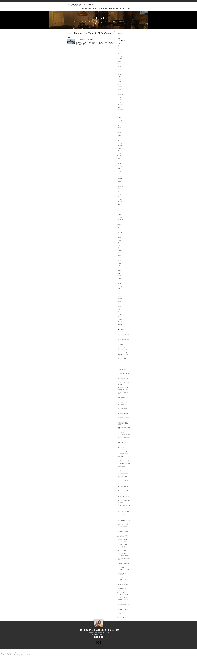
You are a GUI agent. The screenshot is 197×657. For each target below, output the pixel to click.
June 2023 (119, 97)
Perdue (118, 509)
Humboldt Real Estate (120, 447)
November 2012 (120, 283)
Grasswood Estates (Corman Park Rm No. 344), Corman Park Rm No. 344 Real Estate (123, 423)
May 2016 (119, 227)
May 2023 (119, 99)
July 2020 (119, 150)
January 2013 (119, 281)
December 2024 (119, 71)
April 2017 (119, 214)
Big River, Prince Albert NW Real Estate (123, 346)
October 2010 (119, 324)
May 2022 (119, 115)
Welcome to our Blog (120, 38)
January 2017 (119, 217)
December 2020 (119, 142)
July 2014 (119, 260)
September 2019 (120, 166)
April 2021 (119, 135)
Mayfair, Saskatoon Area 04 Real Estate (123, 474)
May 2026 (119, 48)
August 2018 (119, 188)
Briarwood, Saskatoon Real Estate (122, 356)
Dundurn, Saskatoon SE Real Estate (123, 390)
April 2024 (119, 82)
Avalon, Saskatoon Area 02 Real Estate (123, 341)
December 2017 (119, 201)
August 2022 (119, 110)
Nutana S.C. (119, 494)
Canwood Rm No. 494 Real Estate (122, 365)
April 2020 (119, 155)
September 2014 (120, 257)
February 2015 (119, 248)
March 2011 (119, 316)
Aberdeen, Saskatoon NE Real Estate (123, 332)
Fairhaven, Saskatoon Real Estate (122, 413)
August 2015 (119, 240)
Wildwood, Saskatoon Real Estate (122, 611)
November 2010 (120, 322)
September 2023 (120, 94)
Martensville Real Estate (121, 466)
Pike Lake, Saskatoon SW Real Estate (123, 511)
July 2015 (119, 242)
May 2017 (119, 212)
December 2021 (119, 122)
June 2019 (119, 171)
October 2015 (119, 237)
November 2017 (120, 202)
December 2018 (119, 181)
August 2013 (119, 273)
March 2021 (119, 137)
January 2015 (119, 250)
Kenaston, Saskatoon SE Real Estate (123, 451)
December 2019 (119, 161)
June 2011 (119, 311)
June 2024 (119, 79)
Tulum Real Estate (120, 577)
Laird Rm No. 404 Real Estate (121, 454)
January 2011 (119, 319)
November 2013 (120, 268)
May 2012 (119, 293)
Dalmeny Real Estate (120, 384)
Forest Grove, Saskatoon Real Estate (123, 417)
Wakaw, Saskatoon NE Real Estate (122, 594)
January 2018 (119, 199)
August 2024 (119, 76)
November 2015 (120, 235)
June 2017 (119, 211)
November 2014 (120, 253)
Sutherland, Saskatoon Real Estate (122, 571)
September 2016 (120, 222)
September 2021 (120, 127)
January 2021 (119, 140)
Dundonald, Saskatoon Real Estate (122, 389)
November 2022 (120, 105)
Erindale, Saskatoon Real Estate (122, 402)
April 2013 (119, 278)
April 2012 (119, 294)
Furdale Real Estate (120, 419)
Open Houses (119, 36)
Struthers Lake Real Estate (121, 567)
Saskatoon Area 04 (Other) (121, 542)
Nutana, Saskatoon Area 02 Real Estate (123, 500)
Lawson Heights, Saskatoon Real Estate (123, 463)
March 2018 (119, 196)
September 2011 (120, 306)
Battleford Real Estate (120, 344)
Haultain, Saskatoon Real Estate (122, 440)
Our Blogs (121, 8)
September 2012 (120, 286)
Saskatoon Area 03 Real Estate (122, 541)
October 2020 (119, 145)
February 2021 (119, 138)
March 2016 (119, 230)
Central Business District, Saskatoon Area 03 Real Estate (123, 371)
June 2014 (119, 262)
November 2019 (120, 163)
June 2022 (119, 114)
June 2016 (119, 225)
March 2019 (119, 176)
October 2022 (119, 107)
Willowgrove (119, 613)
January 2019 (119, 179)
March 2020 (119, 156)
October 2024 (119, 74)
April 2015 (119, 245)
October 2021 (119, 125)
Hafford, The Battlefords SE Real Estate (123, 434)
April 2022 (119, 117)
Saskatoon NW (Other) (121, 546)
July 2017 (119, 209)
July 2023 (119, 96)
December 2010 (119, 321)
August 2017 (119, 207)
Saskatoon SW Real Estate (121, 553)
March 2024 (119, 84)
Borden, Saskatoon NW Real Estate (122, 352)
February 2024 (119, 86)
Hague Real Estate (120, 435)
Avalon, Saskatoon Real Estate (122, 342)
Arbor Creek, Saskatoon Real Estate (123, 339)
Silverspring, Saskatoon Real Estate (122, 555)
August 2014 (119, 258)
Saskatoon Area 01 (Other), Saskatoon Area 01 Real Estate (123, 536)
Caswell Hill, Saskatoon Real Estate (122, 369)
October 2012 (119, 285)
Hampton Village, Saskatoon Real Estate (123, 437)
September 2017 (120, 206)
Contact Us (127, 8)
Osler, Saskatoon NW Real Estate (122, 503)
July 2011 (119, 309)
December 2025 (119, 56)
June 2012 (119, 291)
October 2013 (119, 270)
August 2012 (119, 288)
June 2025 (119, 66)
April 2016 (119, 229)
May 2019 (119, 173)
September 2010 (120, 326)
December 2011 (119, 301)
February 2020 (119, 158)
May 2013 (119, 276)
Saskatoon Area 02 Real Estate (122, 539)
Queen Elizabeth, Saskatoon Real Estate (123, 520)
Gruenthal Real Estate (120, 432)
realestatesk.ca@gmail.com (100, 634)
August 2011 (119, 308)
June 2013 (119, 275)
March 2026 (119, 51)
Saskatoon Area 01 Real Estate (122, 537)
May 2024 (119, 81)
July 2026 (119, 45)
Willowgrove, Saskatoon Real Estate (123, 617)
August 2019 (119, 168)
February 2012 (119, 298)
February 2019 (119, 178)
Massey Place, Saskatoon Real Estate (123, 473)
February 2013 (119, 280)
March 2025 (119, 69)
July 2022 (119, 112)
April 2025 (119, 68)
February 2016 (119, 232)
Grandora (119, 420)
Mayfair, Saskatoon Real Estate (122, 476)
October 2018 (119, 184)
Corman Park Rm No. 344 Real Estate (123, 382)
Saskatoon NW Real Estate (121, 550)
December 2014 (119, 252)
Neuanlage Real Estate (120, 483)
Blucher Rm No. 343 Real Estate (122, 349)
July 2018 (119, 189)
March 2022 (119, 119)
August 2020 (119, 148)
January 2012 (119, 299)
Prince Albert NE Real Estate (121, 518)
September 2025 (120, 61)
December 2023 (119, 89)
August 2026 (119, 43)
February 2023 (119, 102)
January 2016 (119, 234)
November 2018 (120, 183)
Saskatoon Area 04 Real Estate (122, 544)
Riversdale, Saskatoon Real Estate (122, 531)
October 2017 (119, 204)
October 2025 (119, 59)
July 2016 (119, 224)
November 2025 (120, 58)
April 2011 (119, 314)
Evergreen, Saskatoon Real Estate (122, 406)
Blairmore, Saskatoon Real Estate (122, 347)
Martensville (119, 464)
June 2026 (119, 46)
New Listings (119, 35)
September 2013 (120, 271)
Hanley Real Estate (120, 439)
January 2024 (119, 87)
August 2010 (119, 327)
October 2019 (119, 165)
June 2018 (119, 191)
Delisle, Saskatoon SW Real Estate (122, 387)
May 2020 (119, 153)
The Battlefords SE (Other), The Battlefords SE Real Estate (122, 574)
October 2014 (119, 255)
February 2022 (119, 120)
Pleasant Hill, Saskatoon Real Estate (123, 517)
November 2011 (120, 303)
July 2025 (119, 64)
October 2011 (119, 304)
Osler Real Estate (120, 502)
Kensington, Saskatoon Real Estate (122, 453)
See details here (78, 40)
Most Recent (119, 41)
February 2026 (119, 53)
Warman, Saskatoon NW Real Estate (123, 597)
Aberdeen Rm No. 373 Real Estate (122, 331)
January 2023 (119, 104)
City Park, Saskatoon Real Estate (122, 378)
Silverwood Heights (120, 556)
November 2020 (120, 143)
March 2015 (119, 247)
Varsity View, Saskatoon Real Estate (123, 592)
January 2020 (119, 160)
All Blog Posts (119, 33)
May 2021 (119, 133)
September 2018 (120, 186)
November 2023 (120, 91)
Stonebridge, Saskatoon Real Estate (122, 566)
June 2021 (119, 132)
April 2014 (119, 265)
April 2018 (119, 194)
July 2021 (119, 130)
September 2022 (120, 109)
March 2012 (119, 296)
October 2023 (119, 92)
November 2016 (120, 219)
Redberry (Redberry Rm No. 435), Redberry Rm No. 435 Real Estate (122, 524)
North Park (119, 484)
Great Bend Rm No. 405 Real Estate (123, 425)
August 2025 (119, 63)
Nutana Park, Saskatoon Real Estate (123, 493)
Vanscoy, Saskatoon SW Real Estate (123, 588)
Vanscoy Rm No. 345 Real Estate (122, 586)
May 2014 (119, 263)
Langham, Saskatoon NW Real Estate (123, 459)
